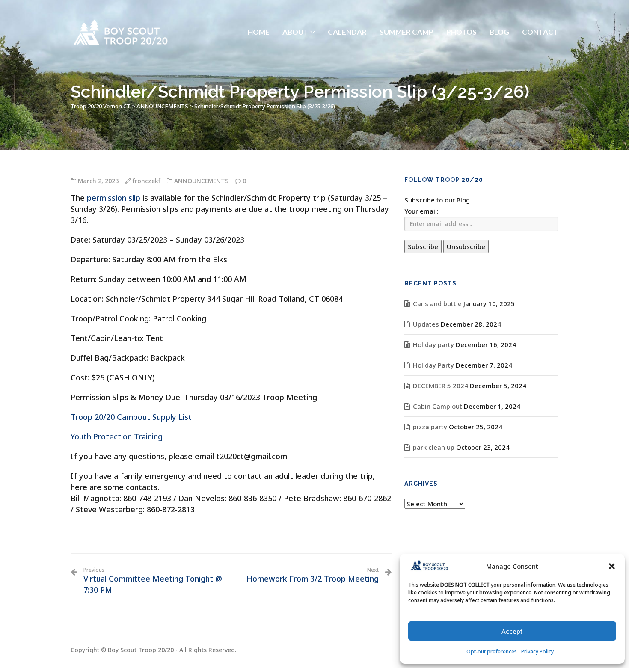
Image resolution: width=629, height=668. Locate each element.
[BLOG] (499, 10)
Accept (512, 631)
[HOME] (259, 10)
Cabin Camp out (437, 406)
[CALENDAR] (347, 10)
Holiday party (433, 344)
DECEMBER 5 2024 (440, 385)
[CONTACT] (540, 10)
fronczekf (146, 181)
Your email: (421, 211)
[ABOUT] (298, 10)
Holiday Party (433, 365)
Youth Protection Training (117, 436)
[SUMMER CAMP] (406, 10)
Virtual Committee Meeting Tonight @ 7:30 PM (152, 581)
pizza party (430, 426)
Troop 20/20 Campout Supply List (131, 417)
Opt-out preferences (491, 651)
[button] (612, 566)
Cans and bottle (437, 303)
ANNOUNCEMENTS (201, 181)
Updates (426, 324)
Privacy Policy (537, 651)
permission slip (113, 198)
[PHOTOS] (461, 10)
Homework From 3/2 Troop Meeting (312, 575)
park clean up (433, 447)
